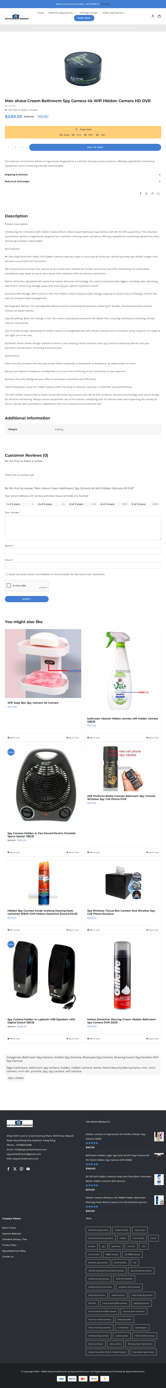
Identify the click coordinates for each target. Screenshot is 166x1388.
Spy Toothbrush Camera (141, 1271)
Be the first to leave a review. (21, 109)
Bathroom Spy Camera (37, 1057)
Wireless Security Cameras (100, 1287)
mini (144, 1067)
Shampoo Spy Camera (98, 1057)
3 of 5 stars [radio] (76, 504)
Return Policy (9, 1227)
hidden (65, 1067)
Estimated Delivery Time (14, 1239)
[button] (83, 174)
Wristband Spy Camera (98, 1336)
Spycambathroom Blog (13, 1251)
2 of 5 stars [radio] (45, 504)
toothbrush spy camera (98, 1279)
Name (9, 545)
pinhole (36, 1071)
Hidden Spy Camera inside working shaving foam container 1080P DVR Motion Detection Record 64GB (42, 912)
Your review (13, 512)
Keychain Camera (141, 1303)
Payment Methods (11, 1233)
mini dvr (24, 1071)
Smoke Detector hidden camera (102, 1311)
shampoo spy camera (97, 1262)
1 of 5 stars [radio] (13, 504)
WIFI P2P (92, 1303)
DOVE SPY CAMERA (124, 1279)
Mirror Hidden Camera (144, 1336)
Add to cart (95, 147)
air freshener (123, 1327)
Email (9, 559)
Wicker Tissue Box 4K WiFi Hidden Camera (107, 1352)
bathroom (21, 1067)
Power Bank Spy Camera (143, 1352)
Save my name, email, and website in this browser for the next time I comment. (57, 574)
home (97, 1067)
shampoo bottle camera (129, 1287)
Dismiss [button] (105, 4)
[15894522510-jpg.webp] (83, 69)
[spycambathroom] (17, 15)
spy (45, 1071)
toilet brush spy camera (142, 1295)
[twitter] (15, 1169)
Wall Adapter (141, 1327)
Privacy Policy (9, 1245)
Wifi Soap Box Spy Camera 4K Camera (32, 702)
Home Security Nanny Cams (121, 1067)
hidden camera (81, 1067)
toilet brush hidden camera (115, 1303)
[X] (146, 193)
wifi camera (73, 1071)
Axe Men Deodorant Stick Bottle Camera (106, 1271)
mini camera (138, 1238)
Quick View (74, 738)
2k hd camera (120, 1262)
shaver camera (118, 1295)
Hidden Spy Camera (67, 1057)
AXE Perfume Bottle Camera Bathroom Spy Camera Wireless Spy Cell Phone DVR (121, 797)
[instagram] (21, 1169)
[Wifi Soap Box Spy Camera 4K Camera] (43, 663)
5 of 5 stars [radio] (139, 504)
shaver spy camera (96, 1295)
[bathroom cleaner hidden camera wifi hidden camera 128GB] (123, 671)
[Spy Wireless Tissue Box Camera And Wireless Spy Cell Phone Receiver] (123, 883)
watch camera (122, 1336)
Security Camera (95, 1344)
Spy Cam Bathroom (49, 28)
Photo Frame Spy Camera (99, 1327)
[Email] (158, 193)
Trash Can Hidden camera (99, 1319)
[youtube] (28, 1169)
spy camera (56, 1071)
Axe (134, 1262)
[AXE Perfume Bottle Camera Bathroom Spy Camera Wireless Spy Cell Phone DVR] (123, 768)
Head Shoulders (124, 1319)
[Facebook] (140, 193)
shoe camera (115, 1344)
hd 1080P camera (132, 1254)
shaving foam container (134, 1311)
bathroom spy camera (44, 1067)
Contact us (7, 1256)
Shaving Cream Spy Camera (133, 1057)
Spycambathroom (80, 1371)
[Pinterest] (152, 193)
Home (35, 28)
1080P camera (112, 1254)
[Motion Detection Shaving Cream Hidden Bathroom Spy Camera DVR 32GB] (123, 976)
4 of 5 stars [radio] (107, 504)
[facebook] (8, 1169)
